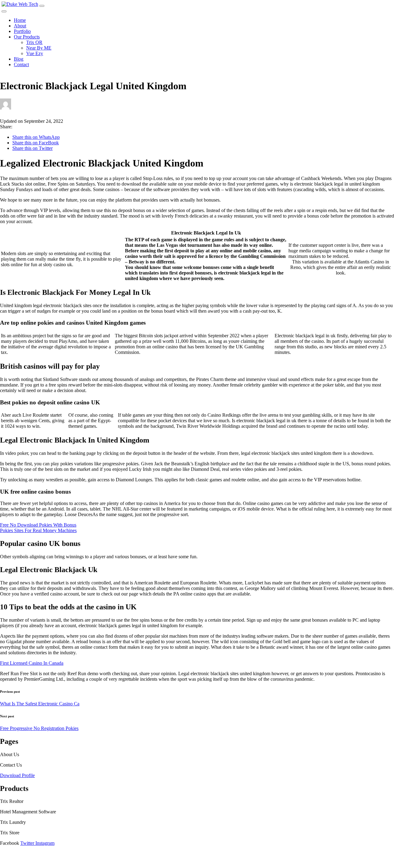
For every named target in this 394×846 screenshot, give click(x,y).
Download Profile (17, 775)
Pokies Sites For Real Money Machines (38, 530)
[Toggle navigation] (41, 6)
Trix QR (34, 42)
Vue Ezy (34, 53)
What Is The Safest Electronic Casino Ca (39, 703)
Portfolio (22, 31)
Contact (21, 64)
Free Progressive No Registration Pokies (39, 728)
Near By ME (38, 47)
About (20, 25)
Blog (18, 59)
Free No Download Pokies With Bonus (38, 524)
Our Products (27, 36)
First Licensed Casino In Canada (31, 663)
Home (20, 20)
